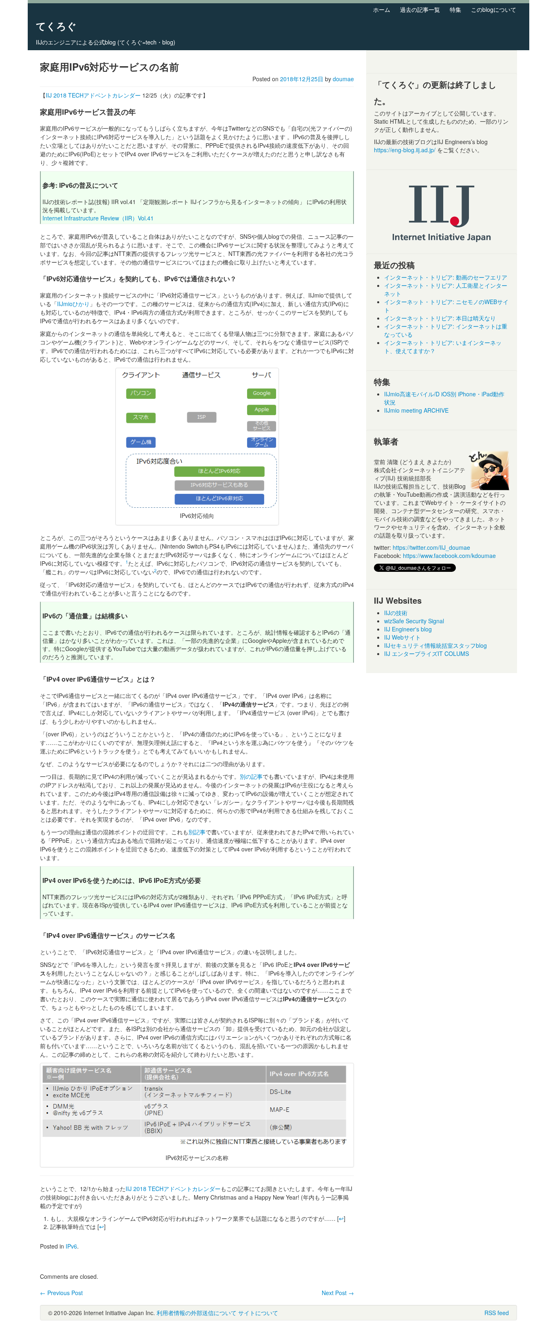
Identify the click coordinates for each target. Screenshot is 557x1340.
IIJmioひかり (73, 304)
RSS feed (496, 1313)
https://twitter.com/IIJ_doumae (431, 547)
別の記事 (251, 776)
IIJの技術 (395, 613)
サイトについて (258, 1313)
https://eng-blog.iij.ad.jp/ (405, 150)
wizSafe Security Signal (414, 621)
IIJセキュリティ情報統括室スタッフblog (435, 645)
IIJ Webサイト (402, 637)
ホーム (381, 9)
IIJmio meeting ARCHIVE (416, 410)
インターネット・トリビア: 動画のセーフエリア (445, 277)
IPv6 (71, 1246)
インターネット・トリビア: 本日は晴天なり (440, 318)
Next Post (338, 1293)
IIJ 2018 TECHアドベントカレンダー (93, 95)
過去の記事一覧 (420, 9)
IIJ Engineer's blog (408, 629)
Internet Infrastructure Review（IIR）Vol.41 (98, 218)
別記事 (197, 832)
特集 (455, 9)
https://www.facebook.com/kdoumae (449, 555)
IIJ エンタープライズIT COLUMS (426, 653)
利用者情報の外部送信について (197, 1313)
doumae (343, 79)
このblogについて (493, 9)
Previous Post (61, 1293)
